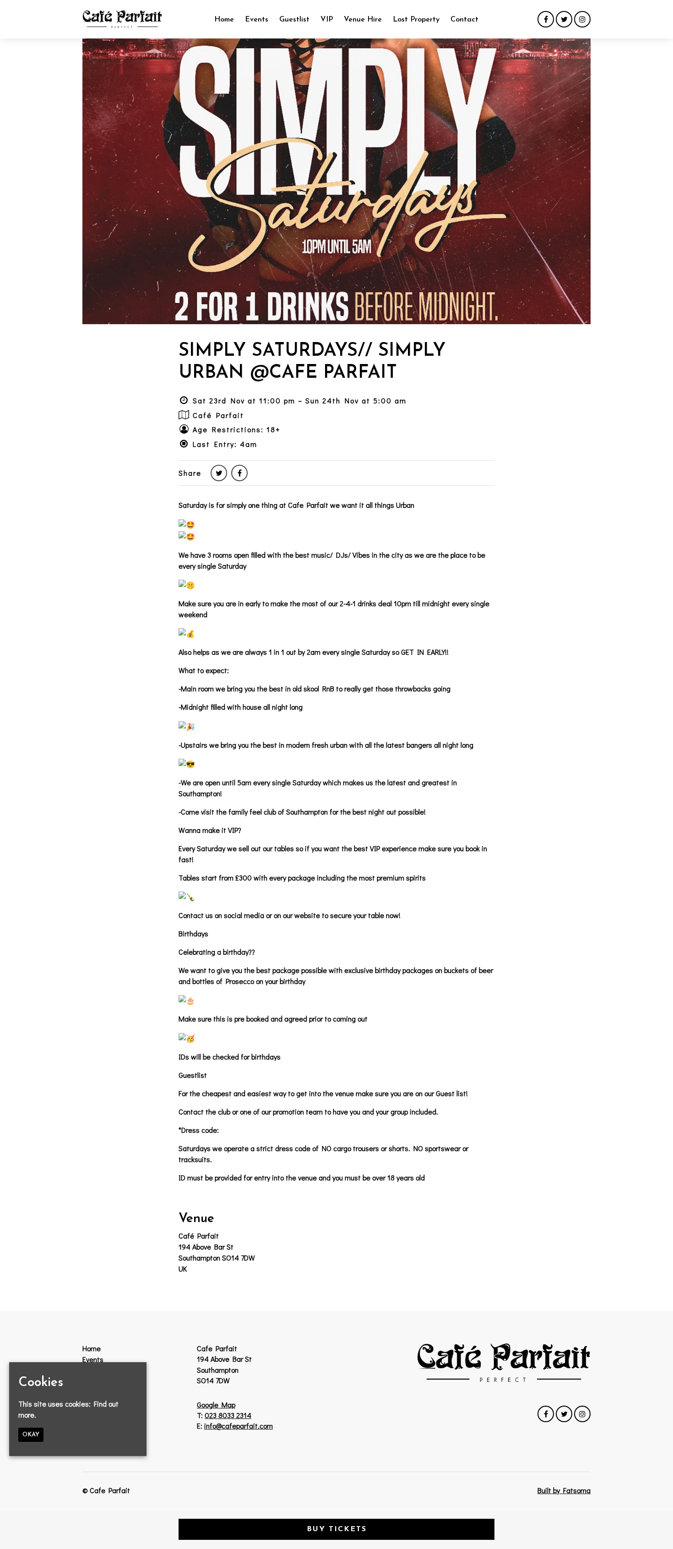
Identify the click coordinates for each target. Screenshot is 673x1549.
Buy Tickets (337, 1529)
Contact (464, 19)
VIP (326, 19)
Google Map (216, 1404)
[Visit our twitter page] (564, 19)
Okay (30, 1435)
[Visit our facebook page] (545, 19)
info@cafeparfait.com (238, 1425)
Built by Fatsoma (564, 1490)
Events (256, 19)
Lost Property (416, 19)
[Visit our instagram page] (582, 19)
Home (224, 19)
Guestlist (294, 19)
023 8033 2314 (228, 1415)
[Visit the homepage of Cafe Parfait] (122, 19)
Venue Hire (363, 19)
